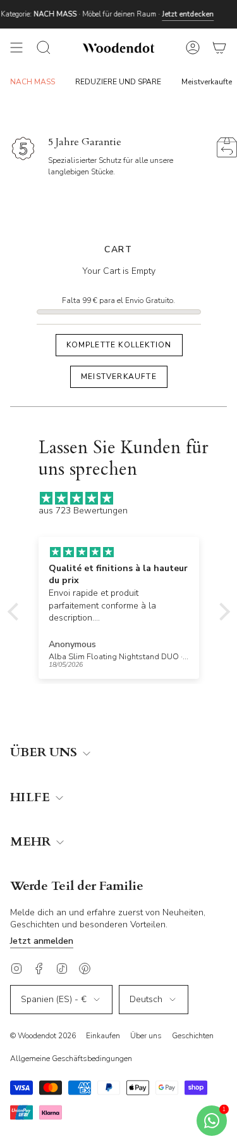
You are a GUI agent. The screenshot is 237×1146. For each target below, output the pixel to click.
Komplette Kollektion (118, 345)
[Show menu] (16, 48)
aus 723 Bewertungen (83, 511)
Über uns (146, 1036)
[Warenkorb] (219, 48)
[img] (125, 499)
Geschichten (193, 1036)
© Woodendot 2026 (43, 1036)
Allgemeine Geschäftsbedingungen (71, 1058)
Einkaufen (103, 1036)
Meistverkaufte (119, 376)
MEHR (32, 842)
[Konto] (192, 48)
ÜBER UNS (45, 753)
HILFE (31, 798)
